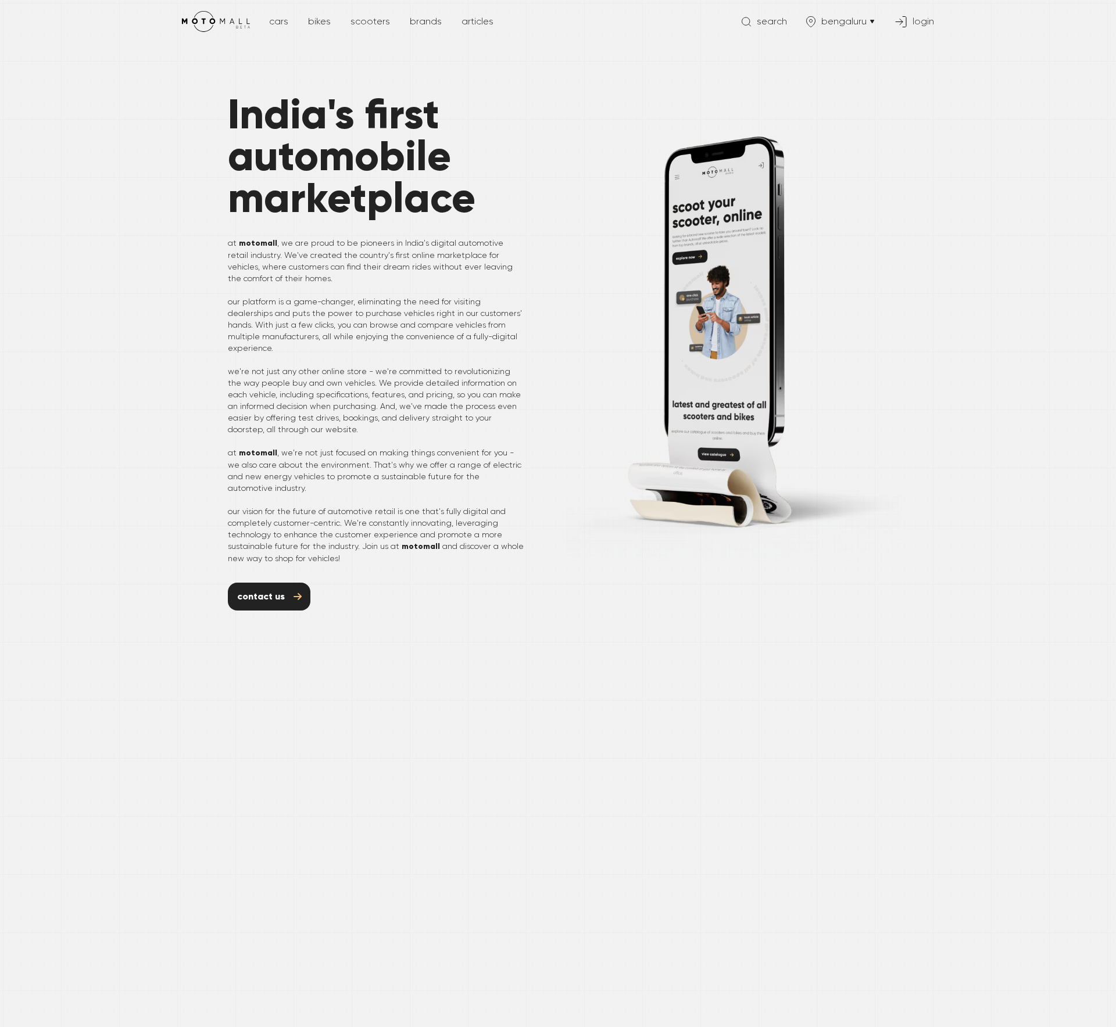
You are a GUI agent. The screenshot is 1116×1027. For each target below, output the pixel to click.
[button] (763, 21)
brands (426, 21)
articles (477, 21)
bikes (319, 21)
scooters (370, 21)
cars (278, 21)
